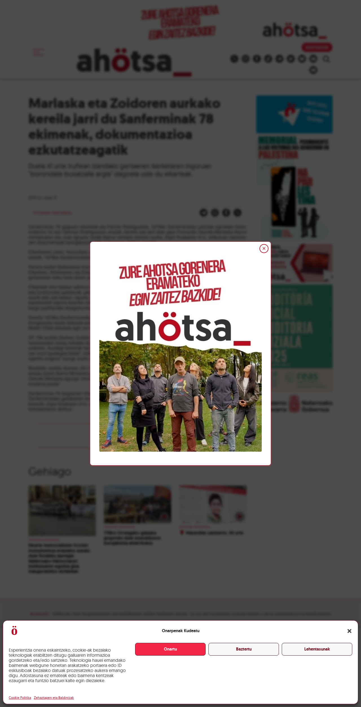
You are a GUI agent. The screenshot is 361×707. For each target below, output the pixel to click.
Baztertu (244, 649)
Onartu (170, 649)
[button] (349, 631)
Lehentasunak (317, 649)
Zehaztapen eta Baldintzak (54, 697)
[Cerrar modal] (263, 248)
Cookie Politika (20, 697)
